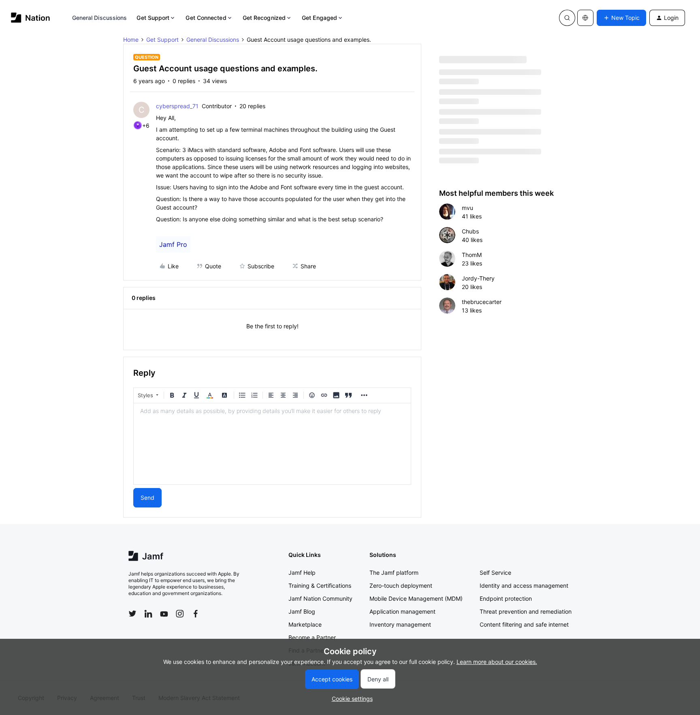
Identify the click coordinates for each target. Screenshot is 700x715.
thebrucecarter (482, 301)
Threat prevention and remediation (526, 611)
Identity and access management (524, 585)
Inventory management (400, 624)
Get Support (153, 17)
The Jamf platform (393, 572)
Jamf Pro (173, 244)
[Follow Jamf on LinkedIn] (148, 614)
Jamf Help (302, 572)
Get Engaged (319, 17)
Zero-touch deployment (400, 585)
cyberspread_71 (177, 106)
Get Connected (206, 17)
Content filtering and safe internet (524, 624)
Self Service (495, 572)
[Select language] (585, 18)
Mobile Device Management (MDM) (416, 598)
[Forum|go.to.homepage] (30, 18)
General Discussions (99, 17)
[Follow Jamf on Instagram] (180, 614)
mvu (467, 207)
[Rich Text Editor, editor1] (272, 443)
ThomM (472, 254)
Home (131, 39)
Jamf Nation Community (320, 598)
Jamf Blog (301, 611)
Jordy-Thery (478, 278)
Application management (402, 611)
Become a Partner (312, 637)
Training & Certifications (319, 585)
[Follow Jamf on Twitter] (132, 613)
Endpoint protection (506, 598)
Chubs (470, 231)
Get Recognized (264, 17)
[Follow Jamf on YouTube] (164, 614)
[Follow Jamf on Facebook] (196, 614)
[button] (621, 18)
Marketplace (305, 624)
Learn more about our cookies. (497, 661)
